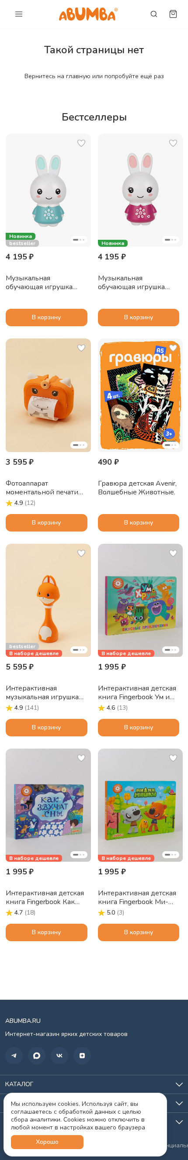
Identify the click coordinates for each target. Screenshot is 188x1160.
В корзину (46, 317)
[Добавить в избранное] (81, 143)
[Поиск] (154, 13)
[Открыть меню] (18, 13)
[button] (48, 190)
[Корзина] (173, 13)
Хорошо (47, 1142)
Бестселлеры (94, 117)
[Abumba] (88, 13)
